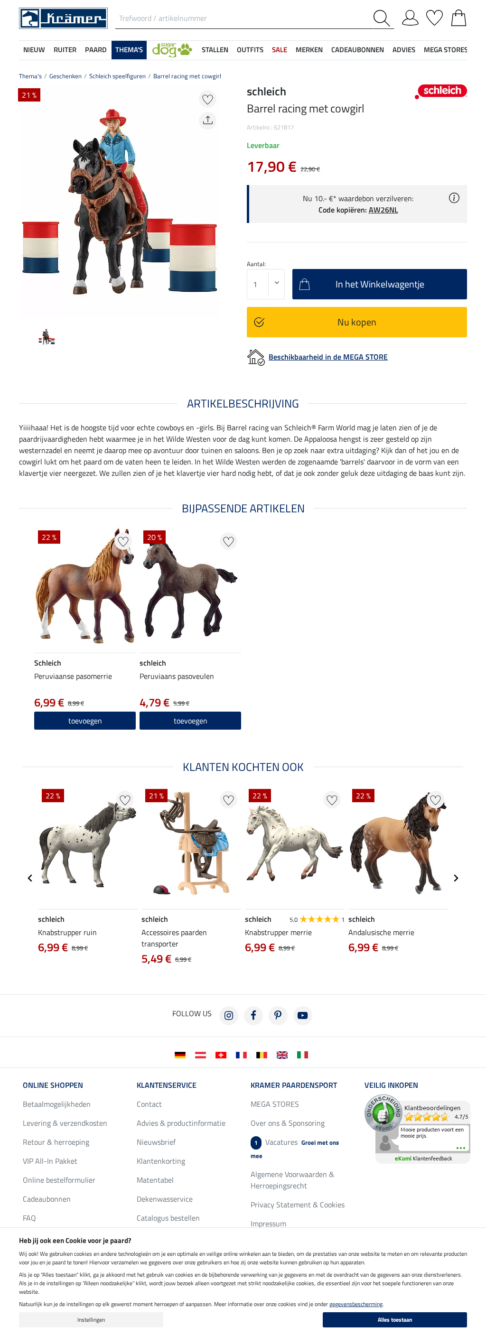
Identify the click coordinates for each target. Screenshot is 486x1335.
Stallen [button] (215, 49)
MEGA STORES (446, 49)
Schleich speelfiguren (117, 76)
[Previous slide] (26, 201)
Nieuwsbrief (156, 1142)
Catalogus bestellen (168, 1218)
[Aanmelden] (410, 16)
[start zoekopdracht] (383, 18)
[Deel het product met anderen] (207, 121)
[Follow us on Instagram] (228, 1015)
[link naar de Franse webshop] (243, 1054)
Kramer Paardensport (294, 1085)
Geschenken (65, 76)
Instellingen (91, 1319)
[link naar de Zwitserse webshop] (222, 1054)
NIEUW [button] (34, 49)
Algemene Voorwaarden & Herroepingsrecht (292, 1179)
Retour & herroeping (56, 1142)
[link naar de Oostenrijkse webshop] (202, 1054)
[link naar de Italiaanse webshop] (304, 1054)
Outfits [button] (250, 49)
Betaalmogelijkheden (57, 1104)
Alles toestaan (395, 1319)
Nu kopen (356, 322)
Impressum (268, 1223)
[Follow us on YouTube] (302, 1015)
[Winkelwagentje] (458, 16)
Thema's (30, 76)
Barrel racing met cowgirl (187, 76)
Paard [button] (96, 49)
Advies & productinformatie (181, 1123)
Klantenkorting (161, 1161)
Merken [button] (309, 49)
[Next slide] (212, 201)
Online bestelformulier (59, 1180)
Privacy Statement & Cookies (298, 1204)
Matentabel (155, 1180)
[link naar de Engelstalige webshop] (284, 1054)
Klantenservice (166, 1085)
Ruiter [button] (65, 49)
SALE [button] (279, 49)
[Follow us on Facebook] (253, 1015)
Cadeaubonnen (47, 1199)
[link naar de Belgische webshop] (263, 1054)
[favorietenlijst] (434, 16)
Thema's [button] (129, 49)
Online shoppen (53, 1085)
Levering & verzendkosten (65, 1123)
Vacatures (295, 1148)
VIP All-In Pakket (50, 1161)
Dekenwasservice (165, 1199)
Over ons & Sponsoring (288, 1123)
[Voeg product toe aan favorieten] (207, 99)
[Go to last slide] (30, 878)
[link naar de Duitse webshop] (182, 1054)
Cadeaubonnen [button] (357, 49)
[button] (172, 50)
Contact (149, 1104)
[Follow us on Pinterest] (278, 1015)
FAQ (29, 1218)
